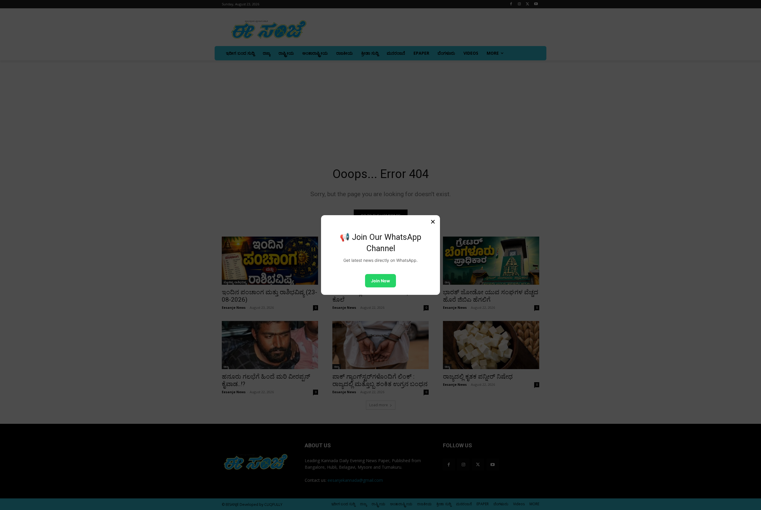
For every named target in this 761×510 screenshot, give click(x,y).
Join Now (380, 280)
